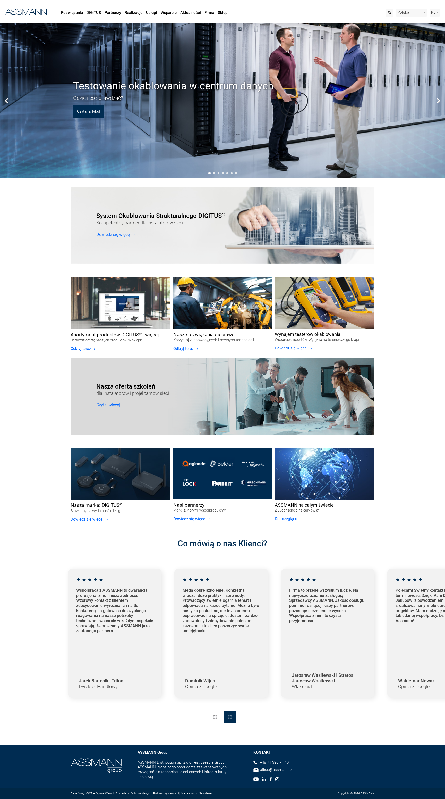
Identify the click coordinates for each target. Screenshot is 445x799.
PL (433, 12)
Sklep (222, 12)
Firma (209, 12)
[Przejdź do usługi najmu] (324, 303)
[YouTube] (256, 780)
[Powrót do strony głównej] (26, 10)
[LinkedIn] (264, 780)
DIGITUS (94, 12)
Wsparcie (169, 12)
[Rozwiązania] (222, 303)
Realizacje (133, 12)
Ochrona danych (141, 793)
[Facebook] (270, 780)
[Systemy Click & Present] (120, 474)
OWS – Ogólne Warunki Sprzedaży (107, 793)
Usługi (151, 12)
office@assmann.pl (276, 769)
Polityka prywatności (166, 793)
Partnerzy (113, 12)
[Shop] (120, 303)
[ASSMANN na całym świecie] (324, 474)
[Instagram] (277, 780)
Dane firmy (77, 793)
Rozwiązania (72, 12)
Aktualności (190, 12)
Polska (403, 12)
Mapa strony (189, 793)
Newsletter (206, 793)
